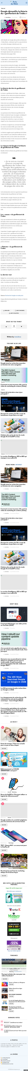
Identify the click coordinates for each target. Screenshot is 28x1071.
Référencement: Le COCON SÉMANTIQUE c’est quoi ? (10, 770)
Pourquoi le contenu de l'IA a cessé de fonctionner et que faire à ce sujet (13, 414)
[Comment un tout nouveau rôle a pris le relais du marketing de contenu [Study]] (14, 375)
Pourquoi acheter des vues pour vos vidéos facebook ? (13, 975)
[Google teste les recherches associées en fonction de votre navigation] (14, 353)
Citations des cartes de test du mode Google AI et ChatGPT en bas (13, 436)
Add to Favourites (20, 310)
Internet (3, 360)
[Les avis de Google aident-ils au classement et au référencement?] (5, 1002)
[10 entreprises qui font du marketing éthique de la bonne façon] (14, 861)
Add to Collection (15, 313)
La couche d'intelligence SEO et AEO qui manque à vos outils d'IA (14, 457)
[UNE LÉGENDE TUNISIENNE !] (5, 996)
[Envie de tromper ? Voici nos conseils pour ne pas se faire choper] (14, 734)
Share (2, 21)
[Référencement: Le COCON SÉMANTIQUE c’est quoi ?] (14, 759)
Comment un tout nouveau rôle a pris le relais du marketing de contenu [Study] (14, 385)
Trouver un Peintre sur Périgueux (17, 982)
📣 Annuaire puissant (5, 1060)
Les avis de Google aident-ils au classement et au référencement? (17, 1001)
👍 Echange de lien (5, 1062)
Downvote (21, 327)
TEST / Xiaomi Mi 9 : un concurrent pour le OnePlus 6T (14, 846)
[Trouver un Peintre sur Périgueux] (5, 984)
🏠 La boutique (4, 1059)
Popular (2, 727)
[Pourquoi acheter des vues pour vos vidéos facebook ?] (14, 965)
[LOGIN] (26, 2)
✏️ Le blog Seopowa (5, 1057)
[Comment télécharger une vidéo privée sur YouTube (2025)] (14, 614)
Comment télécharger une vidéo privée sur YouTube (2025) (14, 624)
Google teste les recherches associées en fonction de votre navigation (13, 364)
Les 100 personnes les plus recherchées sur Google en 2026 (13, 689)
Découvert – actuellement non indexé (13, 1022)
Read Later (7, 310)
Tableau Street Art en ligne (15, 988)
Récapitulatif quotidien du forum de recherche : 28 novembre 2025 (13, 1026)
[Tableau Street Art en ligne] (5, 990)
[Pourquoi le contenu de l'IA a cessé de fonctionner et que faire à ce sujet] (14, 404)
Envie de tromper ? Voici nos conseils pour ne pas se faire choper (13, 744)
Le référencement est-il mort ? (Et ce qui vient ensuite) (15, 1031)
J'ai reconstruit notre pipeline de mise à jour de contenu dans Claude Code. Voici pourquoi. (14, 649)
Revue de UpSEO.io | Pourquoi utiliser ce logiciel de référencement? (14, 795)
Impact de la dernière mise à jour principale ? (12, 393)
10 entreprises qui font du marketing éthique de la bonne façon (12, 871)
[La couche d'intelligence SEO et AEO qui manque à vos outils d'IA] (14, 447)
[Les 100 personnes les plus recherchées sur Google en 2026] (14, 679)
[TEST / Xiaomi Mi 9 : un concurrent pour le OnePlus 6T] (14, 836)
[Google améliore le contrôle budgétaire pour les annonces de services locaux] (14, 810)
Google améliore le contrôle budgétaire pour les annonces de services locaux (14, 820)
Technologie (11, 843)
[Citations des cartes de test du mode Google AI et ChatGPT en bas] (14, 425)
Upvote (6, 327)
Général (10, 741)
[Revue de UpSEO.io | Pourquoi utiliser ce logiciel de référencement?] (14, 785)
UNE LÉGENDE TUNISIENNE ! (15, 994)
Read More (4, 748)
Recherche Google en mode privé (14, 295)
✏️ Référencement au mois (7, 1063)
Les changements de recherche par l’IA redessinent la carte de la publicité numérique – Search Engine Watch (13, 699)
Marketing (10, 766)
